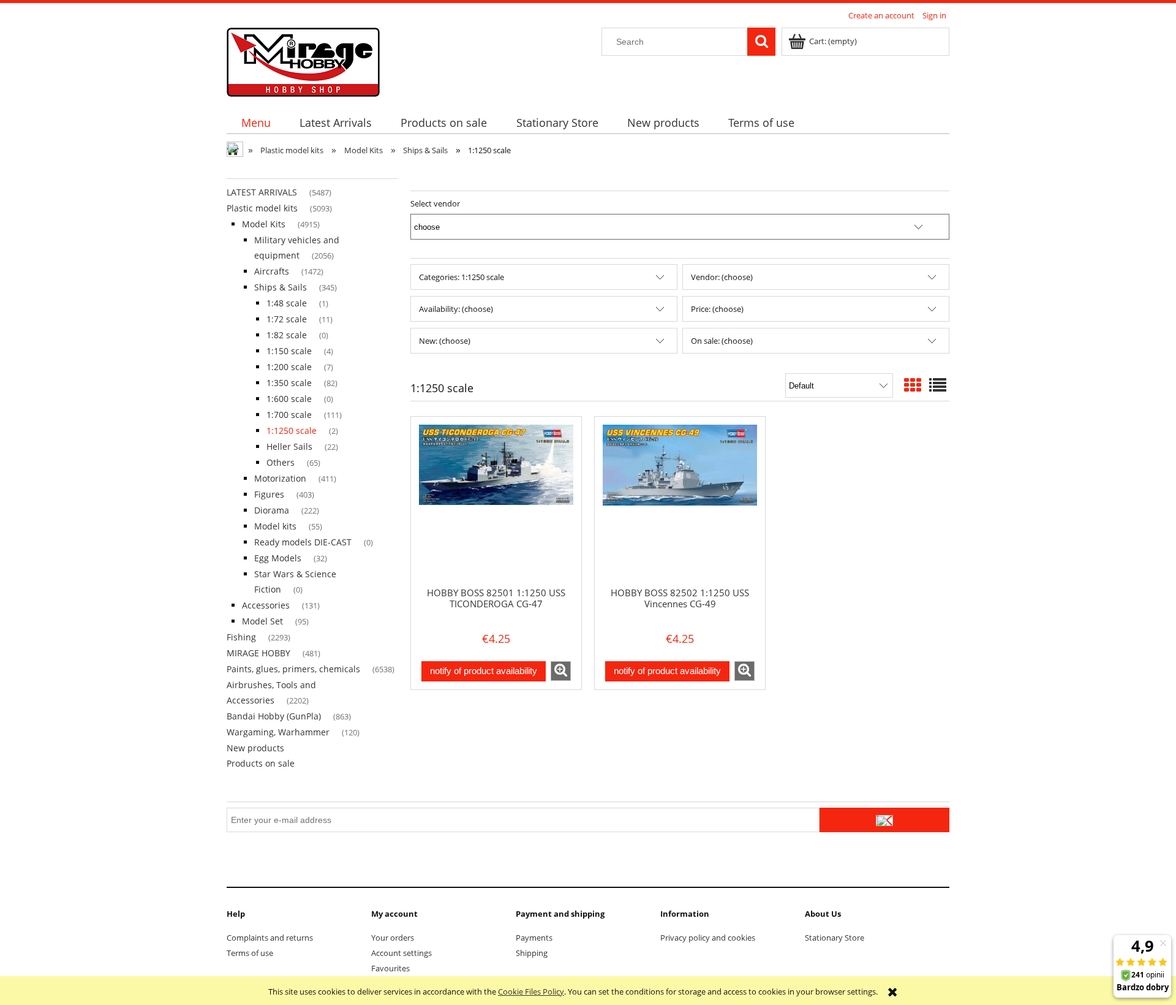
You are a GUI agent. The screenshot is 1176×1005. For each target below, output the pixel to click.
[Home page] (303, 60)
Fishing (241, 637)
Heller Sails (289, 446)
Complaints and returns (270, 937)
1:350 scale (289, 383)
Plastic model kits (262, 208)
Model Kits (263, 224)
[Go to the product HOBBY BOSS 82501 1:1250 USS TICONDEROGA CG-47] (496, 501)
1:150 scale (289, 351)
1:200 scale (289, 367)
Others (280, 462)
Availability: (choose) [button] (456, 308)
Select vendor (435, 203)
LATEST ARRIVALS (262, 192)
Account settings (401, 952)
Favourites (390, 968)
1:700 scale (289, 414)
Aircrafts (271, 271)
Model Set (262, 621)
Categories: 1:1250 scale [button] (461, 277)
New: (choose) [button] (444, 340)
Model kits (275, 526)
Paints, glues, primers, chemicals (293, 669)
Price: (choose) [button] (717, 308)
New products (255, 748)
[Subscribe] (884, 820)
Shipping (532, 952)
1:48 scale (286, 303)
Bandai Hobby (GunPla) (274, 716)
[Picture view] (912, 384)
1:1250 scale (291, 430)
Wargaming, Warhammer (278, 732)
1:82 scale (286, 335)
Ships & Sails (280, 287)
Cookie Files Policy (531, 991)
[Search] (761, 42)
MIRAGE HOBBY (258, 653)
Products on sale (261, 763)
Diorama (271, 510)
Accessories (266, 605)
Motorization (280, 478)
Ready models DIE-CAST (303, 542)
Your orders (392, 937)
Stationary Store (834, 937)
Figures (269, 494)
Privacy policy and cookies (707, 937)
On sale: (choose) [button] (722, 340)
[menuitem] (256, 123)
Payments (534, 937)
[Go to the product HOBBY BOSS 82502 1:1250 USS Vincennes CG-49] (680, 501)
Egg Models (277, 558)
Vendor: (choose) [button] (722, 277)
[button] (561, 671)
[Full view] (937, 384)
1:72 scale (286, 319)
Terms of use (250, 952)
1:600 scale (289, 398)
